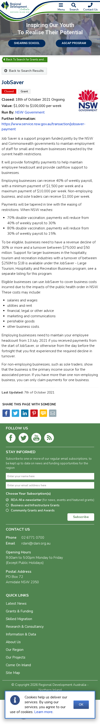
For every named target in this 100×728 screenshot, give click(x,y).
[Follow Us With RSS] (49, 439)
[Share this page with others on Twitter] (15, 416)
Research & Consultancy (25, 626)
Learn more (43, 712)
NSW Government (30, 112)
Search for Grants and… (31, 59)
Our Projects (15, 657)
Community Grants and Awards (33, 510)
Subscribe (81, 517)
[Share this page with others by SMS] (43, 416)
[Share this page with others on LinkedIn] (24, 416)
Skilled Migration (19, 619)
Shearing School (27, 43)
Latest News (16, 603)
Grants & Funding (19, 611)
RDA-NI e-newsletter (52, 500)
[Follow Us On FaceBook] (11, 439)
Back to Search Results (26, 71)
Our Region (14, 649)
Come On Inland (18, 665)
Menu (61, 9)
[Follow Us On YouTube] (36, 439)
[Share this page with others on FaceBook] (6, 416)
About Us (13, 642)
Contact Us (90, 9)
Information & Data (21, 634)
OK (81, 704)
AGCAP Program (74, 43)
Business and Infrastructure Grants (35, 505)
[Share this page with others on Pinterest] (34, 416)
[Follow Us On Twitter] (23, 439)
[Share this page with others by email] (52, 416)
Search (74, 9)
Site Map (13, 672)
